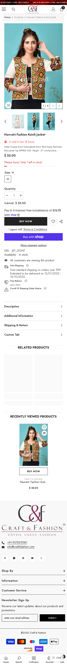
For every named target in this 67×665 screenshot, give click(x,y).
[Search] (14, 9)
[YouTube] (32, 558)
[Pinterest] (23, 558)
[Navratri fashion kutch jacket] (33, 445)
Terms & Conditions (35, 229)
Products (18, 17)
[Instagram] (14, 558)
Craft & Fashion (34, 479)
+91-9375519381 (17, 542)
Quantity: (10, 189)
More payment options (34, 245)
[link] (53, 221)
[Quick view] (44, 433)
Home (7, 17)
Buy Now (25, 221)
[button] (53, 106)
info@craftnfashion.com (20, 547)
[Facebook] (5, 558)
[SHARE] (60, 221)
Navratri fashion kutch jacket (33, 482)
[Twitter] (41, 558)
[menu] (4, 9)
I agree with (15, 229)
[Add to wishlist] (44, 427)
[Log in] (53, 9)
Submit (52, 617)
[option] (33, 66)
